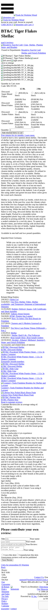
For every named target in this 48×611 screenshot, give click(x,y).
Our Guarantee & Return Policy (5, 585)
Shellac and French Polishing (33, 53)
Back (3, 567)
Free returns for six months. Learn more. (18, 135)
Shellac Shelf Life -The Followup (26, 335)
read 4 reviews (7, 42)
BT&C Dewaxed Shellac (11, 349)
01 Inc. (34, 596)
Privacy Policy (4, 600)
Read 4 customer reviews (11, 402)
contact (14, 609)
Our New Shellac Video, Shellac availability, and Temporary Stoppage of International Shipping (23, 304)
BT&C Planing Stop (9, 400)
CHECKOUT (7, 24)
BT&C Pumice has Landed (21, 316)
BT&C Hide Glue (8, 371)
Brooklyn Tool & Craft (31, 50)
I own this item (10, 555)
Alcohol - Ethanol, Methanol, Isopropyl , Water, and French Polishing (23, 341)
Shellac (14, 333)
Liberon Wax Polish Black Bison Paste (17, 395)
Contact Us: (39, 577)
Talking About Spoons (20, 314)
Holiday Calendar (5, 604)
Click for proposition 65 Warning (15, 565)
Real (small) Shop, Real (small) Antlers (27, 338)
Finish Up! (14, 299)
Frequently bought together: (12, 361)
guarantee (5, 609)
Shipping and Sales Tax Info (5, 593)
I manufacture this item (28, 555)
